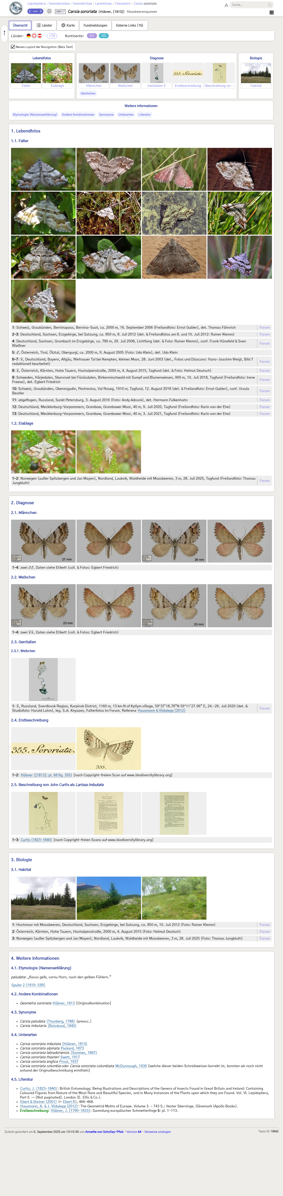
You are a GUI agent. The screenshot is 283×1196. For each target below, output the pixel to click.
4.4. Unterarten (24, 1035)
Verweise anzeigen (157, 1131)
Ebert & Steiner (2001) (38, 1102)
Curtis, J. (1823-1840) (38, 1088)
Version (133, 1131)
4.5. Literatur (22, 1079)
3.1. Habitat (21, 870)
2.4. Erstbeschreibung (29, 720)
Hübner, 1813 (64, 1003)
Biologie (256, 58)
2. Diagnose (22, 503)
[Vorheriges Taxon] (30, 11)
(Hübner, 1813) (74, 1044)
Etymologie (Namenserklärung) (35, 114)
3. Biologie (21, 860)
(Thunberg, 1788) (60, 1021)
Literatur (144, 114)
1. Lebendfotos (25, 131)
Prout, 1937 (68, 1061)
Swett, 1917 (70, 1057)
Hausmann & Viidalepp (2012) (161, 710)
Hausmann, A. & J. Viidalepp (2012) (49, 1106)
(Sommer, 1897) (84, 1053)
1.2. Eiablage (22, 423)
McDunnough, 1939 (131, 1066)
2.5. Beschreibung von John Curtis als (57, 785)
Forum (265, 327)
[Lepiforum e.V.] (16, 8)
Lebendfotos (42, 58)
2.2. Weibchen (23, 577)
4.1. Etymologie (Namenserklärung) (41, 968)
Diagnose (157, 58)
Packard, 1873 (72, 1048)
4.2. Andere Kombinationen (34, 994)
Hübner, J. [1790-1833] (70, 1110)
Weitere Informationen (141, 106)
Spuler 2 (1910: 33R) (28, 985)
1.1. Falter (19, 141)
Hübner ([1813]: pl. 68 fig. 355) (46, 775)
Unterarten (126, 114)
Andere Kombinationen (78, 114)
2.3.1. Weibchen (23, 651)
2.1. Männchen (24, 513)
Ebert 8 (69, 1102)
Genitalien (88, 93)
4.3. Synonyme (23, 1012)
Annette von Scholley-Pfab (104, 1131)
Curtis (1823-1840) (36, 840)
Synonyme (106, 114)
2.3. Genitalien (23, 642)
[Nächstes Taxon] (40, 11)
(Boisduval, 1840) (62, 1026)
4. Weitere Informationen (35, 958)
